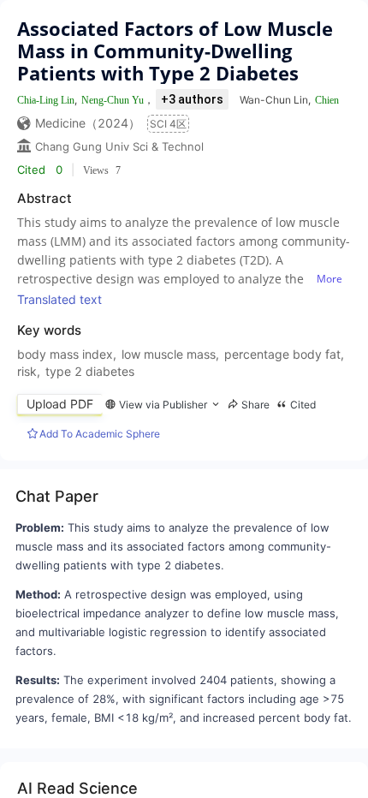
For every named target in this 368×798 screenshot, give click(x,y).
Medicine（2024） (87, 123)
